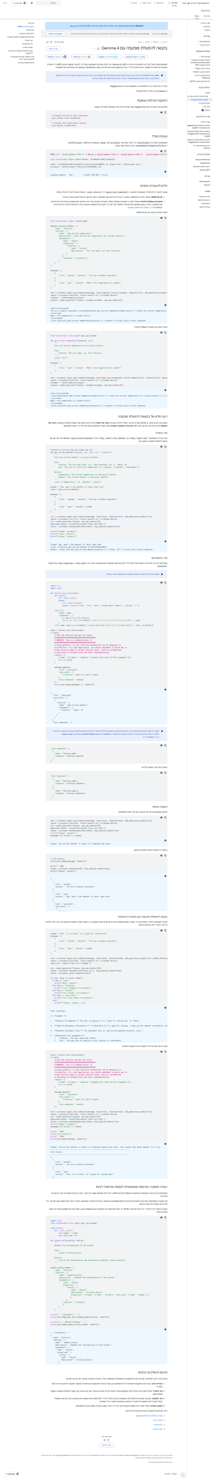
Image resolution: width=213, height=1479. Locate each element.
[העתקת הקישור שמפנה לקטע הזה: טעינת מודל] (149, 136)
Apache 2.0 (97, 1455)
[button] (198, 41)
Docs (197, 16)
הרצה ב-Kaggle (105, 57)
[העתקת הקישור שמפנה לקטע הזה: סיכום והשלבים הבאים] (135, 1372)
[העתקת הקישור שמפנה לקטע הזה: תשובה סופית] (149, 807)
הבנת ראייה (157, 1420)
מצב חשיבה (157, 1429)
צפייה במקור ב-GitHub (56, 57)
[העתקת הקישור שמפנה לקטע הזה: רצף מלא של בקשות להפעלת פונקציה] (115, 416)
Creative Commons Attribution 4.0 (130, 1455)
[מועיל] (51, 42)
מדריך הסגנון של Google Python (141, 207)
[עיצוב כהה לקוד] (161, 112)
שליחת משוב (53, 49)
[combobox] (48, 3)
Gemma (205, 10)
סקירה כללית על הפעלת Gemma (149, 1416)
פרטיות (167, 1474)
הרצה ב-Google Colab (134, 57)
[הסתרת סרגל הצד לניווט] (183, 1474)
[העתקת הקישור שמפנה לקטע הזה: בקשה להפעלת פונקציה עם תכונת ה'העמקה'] (115, 916)
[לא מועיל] (47, 42)
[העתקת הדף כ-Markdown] (98, 48)
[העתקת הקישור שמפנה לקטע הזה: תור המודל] (153, 433)
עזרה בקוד (146, 3)
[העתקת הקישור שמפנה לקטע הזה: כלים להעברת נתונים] (137, 186)
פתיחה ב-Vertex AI (80, 57)
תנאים (174, 1474)
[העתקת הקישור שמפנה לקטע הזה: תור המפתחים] (149, 558)
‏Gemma (207, 16)
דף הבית (164, 42)
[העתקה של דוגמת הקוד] (165, 112)
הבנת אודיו (158, 1425)
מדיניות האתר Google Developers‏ (67, 1455)
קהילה (134, 3)
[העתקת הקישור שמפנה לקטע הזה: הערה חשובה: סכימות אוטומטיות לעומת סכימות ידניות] (93, 1187)
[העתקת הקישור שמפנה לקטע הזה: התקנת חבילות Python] (134, 100)
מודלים (174, 3)
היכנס (5, 3)
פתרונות (159, 3)
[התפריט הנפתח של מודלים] (168, 3)
